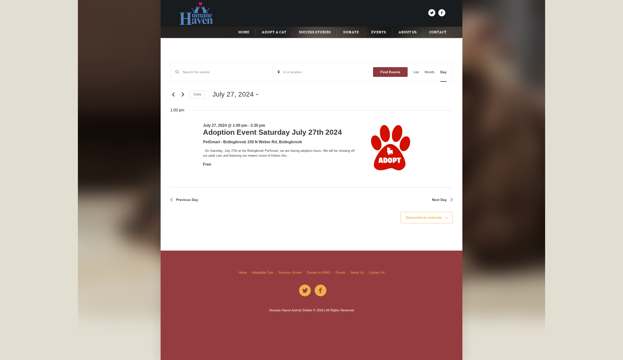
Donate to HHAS (318, 272)
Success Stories (290, 272)
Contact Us (377, 272)
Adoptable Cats (263, 272)
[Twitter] (431, 13)
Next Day (439, 200)
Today (197, 94)
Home (242, 272)
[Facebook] (441, 13)
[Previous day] (173, 94)
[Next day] (183, 94)
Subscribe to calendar (424, 217)
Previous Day (187, 200)
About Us (357, 272)
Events (341, 272)
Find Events (390, 72)
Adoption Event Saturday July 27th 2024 (272, 132)
